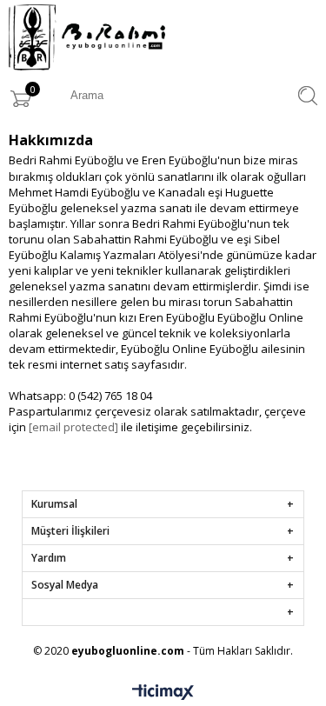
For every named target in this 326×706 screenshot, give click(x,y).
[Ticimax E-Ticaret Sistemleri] (163, 693)
